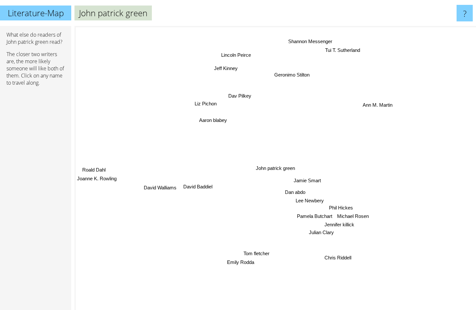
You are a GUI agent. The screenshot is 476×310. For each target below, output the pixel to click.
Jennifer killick (340, 224)
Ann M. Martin (377, 105)
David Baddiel (198, 188)
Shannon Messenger (310, 41)
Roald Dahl (94, 168)
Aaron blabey (213, 120)
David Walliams (160, 189)
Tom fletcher (257, 253)
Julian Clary (321, 232)
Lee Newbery (310, 200)
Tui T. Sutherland (342, 50)
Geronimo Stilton (292, 75)
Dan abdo (295, 192)
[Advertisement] (35, 190)
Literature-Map (36, 13)
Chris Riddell (337, 257)
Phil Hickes (341, 207)
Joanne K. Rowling (97, 177)
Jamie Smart (307, 180)
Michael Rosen (353, 216)
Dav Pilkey (239, 96)
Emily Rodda (240, 262)
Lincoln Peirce (236, 55)
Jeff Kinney (226, 68)
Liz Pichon (206, 104)
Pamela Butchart (314, 216)
